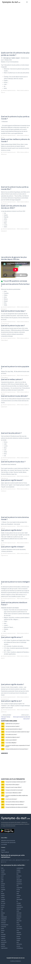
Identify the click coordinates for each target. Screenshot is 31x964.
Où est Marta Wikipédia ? (11, 742)
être (17, 874)
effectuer (3, 922)
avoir (2, 876)
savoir (18, 897)
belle (2, 915)
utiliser (2, 897)
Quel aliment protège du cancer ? (12, 737)
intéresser (19, 905)
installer (3, 889)
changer (19, 903)
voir (2, 891)
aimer (18, 891)
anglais (18, 870)
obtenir (3, 895)
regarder (19, 932)
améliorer (19, 934)
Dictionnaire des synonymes (8, 842)
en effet (18, 872)
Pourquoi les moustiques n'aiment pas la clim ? (15, 782)
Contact (3, 850)
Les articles (4, 844)
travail (18, 878)
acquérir (19, 938)
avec (18, 930)
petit (18, 893)
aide (2, 909)
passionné (3, 942)
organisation (4, 948)
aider (18, 911)
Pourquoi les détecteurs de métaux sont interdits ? (16, 807)
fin (17, 901)
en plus (3, 870)
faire (2, 868)
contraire (3, 874)
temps (2, 893)
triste (2, 932)
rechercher (19, 944)
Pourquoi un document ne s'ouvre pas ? (14, 790)
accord (18, 946)
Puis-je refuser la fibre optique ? (12, 784)
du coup (3, 903)
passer (18, 936)
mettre (2, 872)
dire (17, 885)
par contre (19, 926)
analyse (19, 895)
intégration (4, 919)
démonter (19, 920)
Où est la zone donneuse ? (11, 799)
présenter (19, 917)
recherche (3, 926)
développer (19, 899)
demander (19, 880)
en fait (18, 889)
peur (18, 942)
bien (2, 881)
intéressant (4, 917)
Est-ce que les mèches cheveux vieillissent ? (15, 801)
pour (2, 878)
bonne (2, 907)
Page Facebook (5, 852)
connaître (3, 920)
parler (2, 928)
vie (2, 911)
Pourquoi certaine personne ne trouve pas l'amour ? (16, 749)
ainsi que (3, 940)
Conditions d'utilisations (15, 961)
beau (18, 922)
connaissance (4, 924)
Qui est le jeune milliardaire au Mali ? (13, 792)
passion (3, 946)
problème (19, 876)
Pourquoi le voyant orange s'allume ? (13, 787)
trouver (3, 887)
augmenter (19, 887)
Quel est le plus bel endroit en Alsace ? (13, 729)
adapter (3, 944)
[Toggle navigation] (27, 2)
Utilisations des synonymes (8, 840)
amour (2, 885)
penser (2, 930)
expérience (19, 883)
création (3, 938)
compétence (20, 948)
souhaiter (19, 913)
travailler (3, 934)
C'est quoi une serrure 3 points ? (12, 726)
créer (2, 880)
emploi (18, 924)
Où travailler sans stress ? (11, 734)
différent (19, 909)
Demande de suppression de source (9, 90)
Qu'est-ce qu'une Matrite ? (11, 740)
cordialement (20, 868)
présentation (20, 907)
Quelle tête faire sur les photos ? (12, 723)
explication (19, 928)
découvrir (19, 915)
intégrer (18, 919)
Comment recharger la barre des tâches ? (14, 804)
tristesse (3, 936)
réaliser (3, 913)
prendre (3, 883)
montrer (3, 899)
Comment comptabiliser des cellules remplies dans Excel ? (16, 796)
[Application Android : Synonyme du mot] (7, 830)
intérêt (18, 940)
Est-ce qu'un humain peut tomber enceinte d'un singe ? (17, 731)
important (19, 881)
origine (3, 901)
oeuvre (2, 905)
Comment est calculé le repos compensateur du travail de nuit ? (17, 746)
